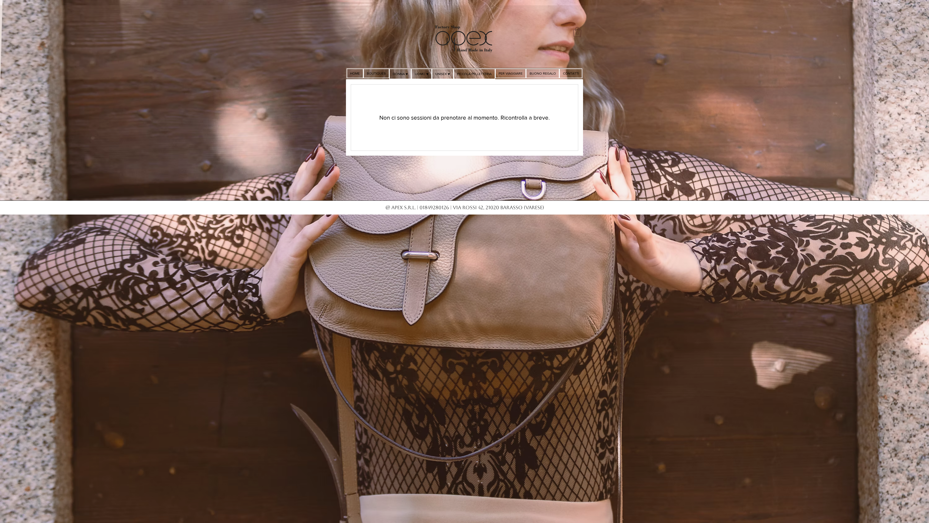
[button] (577, 32)
